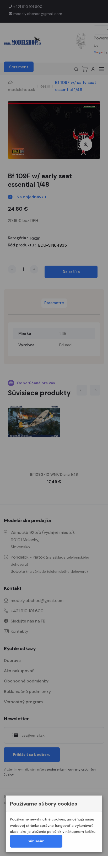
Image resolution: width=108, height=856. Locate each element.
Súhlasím (36, 841)
